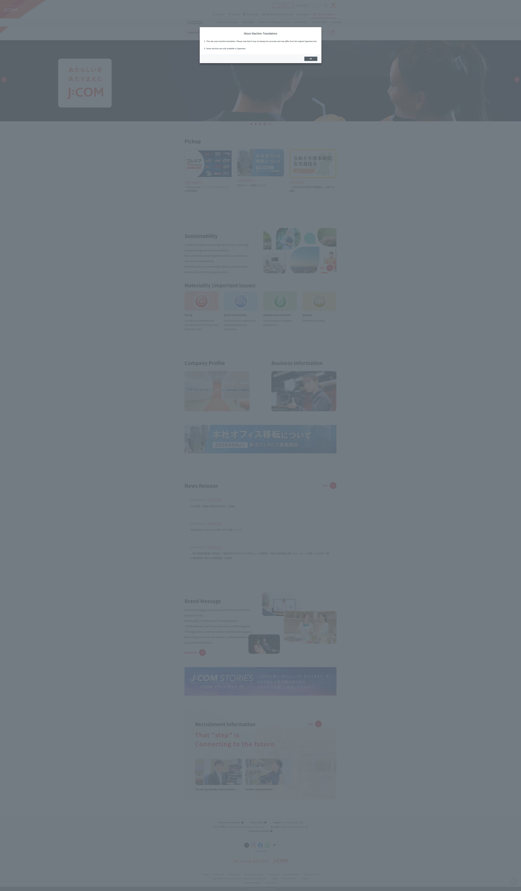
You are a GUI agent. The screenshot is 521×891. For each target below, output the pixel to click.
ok (311, 59)
